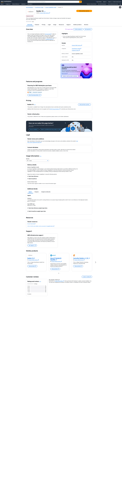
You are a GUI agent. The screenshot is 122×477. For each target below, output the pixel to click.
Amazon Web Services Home (113, 4)
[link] (60, 7)
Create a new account (117, 1)
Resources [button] (30, 4)
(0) (32, 21)
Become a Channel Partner (91, 4)
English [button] (104, 1)
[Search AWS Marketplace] (80, 2)
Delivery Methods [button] (15, 4)
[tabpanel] (59, 203)
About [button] (2, 4)
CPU (72, 56)
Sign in (109, 1)
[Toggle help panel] (120, 7)
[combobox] (53, 2)
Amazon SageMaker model (77, 53)
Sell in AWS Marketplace (102, 4)
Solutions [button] (23, 4)
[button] (45, 11)
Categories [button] (8, 4)
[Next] (95, 262)
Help (120, 4)
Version (27, 158)
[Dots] (58, 273)
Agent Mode (99, 1)
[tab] (30, 24)
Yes (72, 60)
